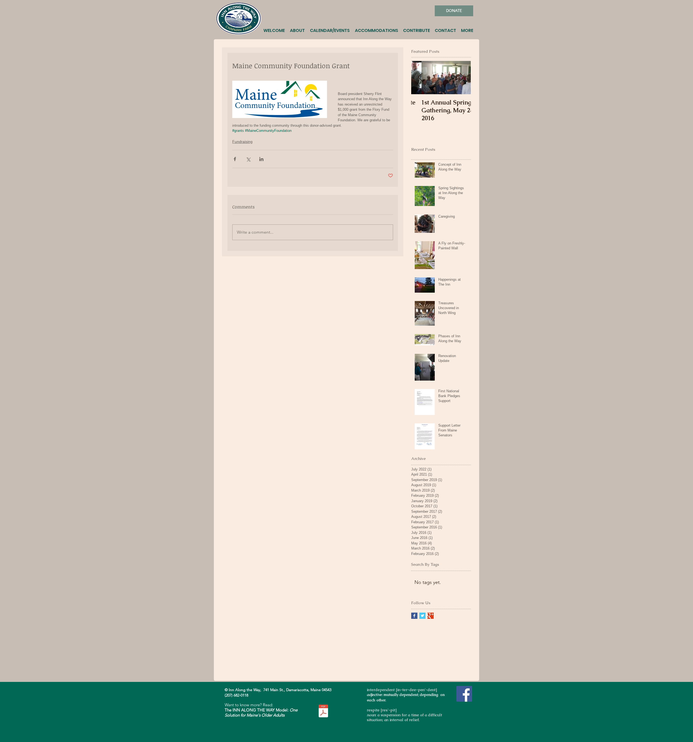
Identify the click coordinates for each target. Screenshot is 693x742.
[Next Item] (462, 77)
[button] (298, 28)
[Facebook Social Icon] (464, 694)
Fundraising (242, 141)
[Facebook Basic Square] (414, 616)
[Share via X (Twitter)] (248, 159)
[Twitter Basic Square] (422, 616)
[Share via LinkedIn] (261, 159)
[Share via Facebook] (234, 159)
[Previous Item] (419, 77)
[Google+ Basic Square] (430, 616)
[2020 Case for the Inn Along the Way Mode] (323, 711)
